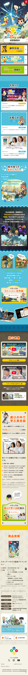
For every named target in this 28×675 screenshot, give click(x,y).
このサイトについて (18, 664)
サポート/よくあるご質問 (7, 637)
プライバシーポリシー (5, 666)
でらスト (2, 664)
